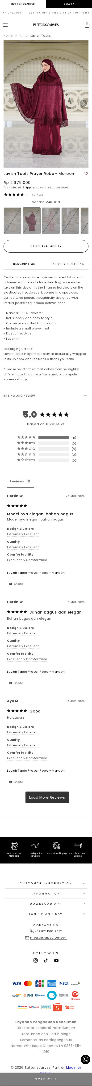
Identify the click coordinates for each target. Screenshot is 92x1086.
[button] (5, 25)
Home (8, 36)
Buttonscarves (23, 4)
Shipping (29, 187)
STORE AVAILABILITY (46, 246)
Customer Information (46, 883)
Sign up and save (46, 913)
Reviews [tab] (16, 481)
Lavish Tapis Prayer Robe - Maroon (36, 572)
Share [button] (18, 584)
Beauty (69, 4)
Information (46, 893)
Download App (46, 903)
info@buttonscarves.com (48, 937)
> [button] (47, 797)
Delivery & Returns (68, 264)
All (21, 36)
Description (24, 264)
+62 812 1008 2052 (48, 931)
